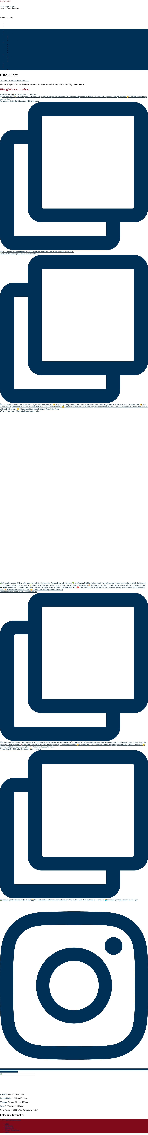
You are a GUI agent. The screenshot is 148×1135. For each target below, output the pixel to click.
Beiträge (8, 32)
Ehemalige (8, 65)
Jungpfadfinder (14, 46)
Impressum (9, 1126)
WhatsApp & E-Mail (17, 69)
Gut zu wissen (14, 40)
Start (6, 30)
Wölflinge (13, 44)
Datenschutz (9, 1128)
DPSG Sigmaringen (7, 7)
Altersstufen (9, 42)
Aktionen (12, 61)
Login (7, 1132)
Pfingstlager (13, 59)
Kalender (8, 63)
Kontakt (8, 67)
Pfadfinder (13, 48)
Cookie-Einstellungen (12, 1130)
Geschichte (13, 38)
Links (7, 1124)
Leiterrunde (13, 53)
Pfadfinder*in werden (12, 34)
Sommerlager (14, 57)
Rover (11, 50)
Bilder (7, 55)
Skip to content (5, 1)
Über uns (12, 36)
